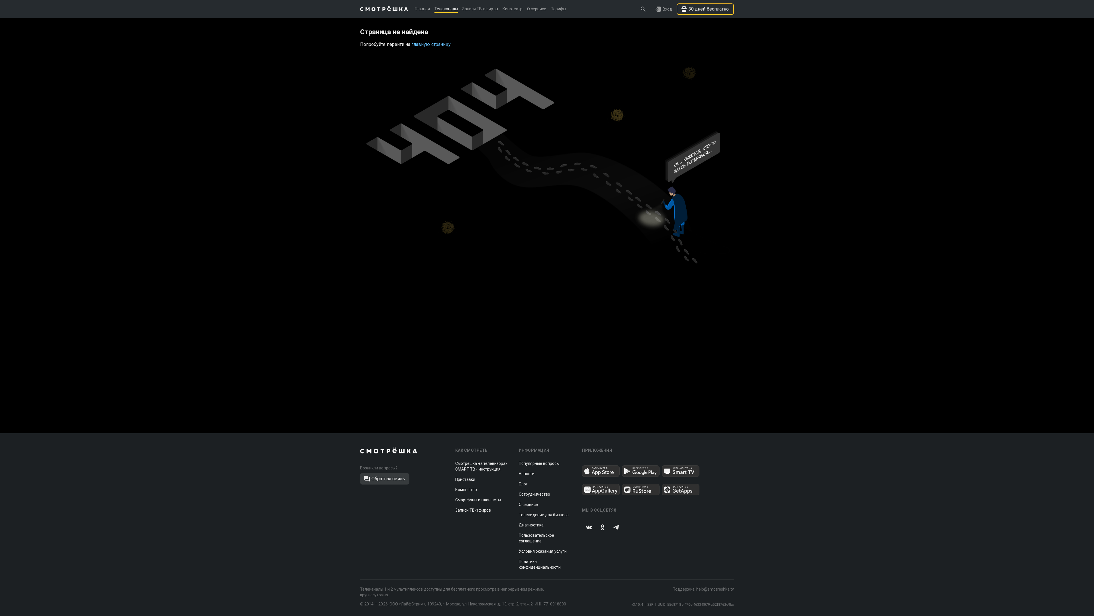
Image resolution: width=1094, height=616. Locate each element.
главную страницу (431, 44)
